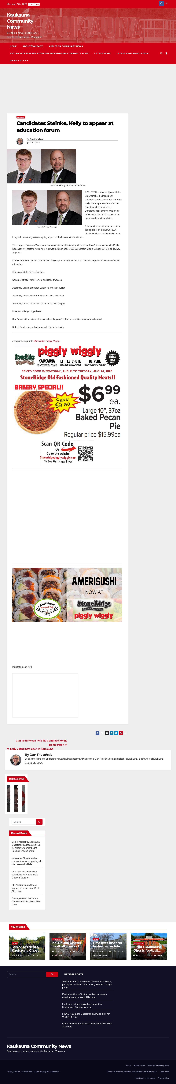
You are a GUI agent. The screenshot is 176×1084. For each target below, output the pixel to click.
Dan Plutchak (36, 139)
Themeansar (54, 1072)
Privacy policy (19, 60)
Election (20, 117)
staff (38, 955)
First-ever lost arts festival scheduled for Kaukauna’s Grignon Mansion (25, 874)
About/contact (33, 46)
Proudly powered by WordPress (19, 1072)
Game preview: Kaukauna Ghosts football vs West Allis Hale (26, 901)
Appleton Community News (66, 46)
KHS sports (57, 939)
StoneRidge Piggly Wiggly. (47, 341)
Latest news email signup (132, 53)
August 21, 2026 (63, 951)
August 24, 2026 (22, 955)
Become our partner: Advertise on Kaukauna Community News (49, 53)
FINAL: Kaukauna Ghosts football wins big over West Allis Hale (25, 888)
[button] (161, 53)
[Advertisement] (67, 93)
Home (13, 46)
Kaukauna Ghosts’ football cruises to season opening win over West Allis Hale (27, 861)
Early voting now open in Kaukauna (31, 748)
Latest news (102, 53)
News (15, 943)
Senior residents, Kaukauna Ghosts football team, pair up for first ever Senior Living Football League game (87, 984)
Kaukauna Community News (20, 21)
